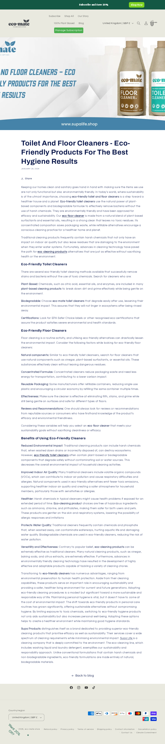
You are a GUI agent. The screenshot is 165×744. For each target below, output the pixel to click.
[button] (138, 23)
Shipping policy (104, 729)
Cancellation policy (147, 729)
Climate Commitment (146, 733)
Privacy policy (67, 729)
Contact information (125, 729)
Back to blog (84, 675)
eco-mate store (32, 729)
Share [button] (28, 178)
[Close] (27, 734)
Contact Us (126, 733)
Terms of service (86, 729)
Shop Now (136, 4)
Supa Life (126, 638)
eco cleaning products (52, 251)
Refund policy (50, 729)
